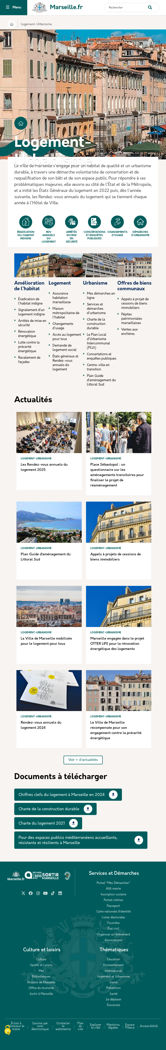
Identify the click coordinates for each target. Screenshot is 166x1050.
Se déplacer (113, 999)
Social (113, 982)
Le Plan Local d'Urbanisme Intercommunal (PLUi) (98, 341)
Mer (41, 971)
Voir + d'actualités (83, 760)
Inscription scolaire (113, 894)
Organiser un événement (113, 934)
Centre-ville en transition (98, 367)
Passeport (113, 906)
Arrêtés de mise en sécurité (71, 237)
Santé (113, 994)
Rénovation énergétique (27, 334)
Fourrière (113, 923)
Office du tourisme (41, 988)
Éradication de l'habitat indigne (25, 235)
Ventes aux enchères (129, 332)
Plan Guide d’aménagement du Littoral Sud (101, 380)
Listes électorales (113, 917)
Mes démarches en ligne (101, 296)
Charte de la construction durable (96, 324)
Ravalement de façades (29, 360)
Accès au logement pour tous (67, 337)
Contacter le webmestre (63, 1026)
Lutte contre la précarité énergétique (29, 347)
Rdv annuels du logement (49, 237)
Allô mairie (113, 888)
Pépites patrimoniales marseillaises (131, 319)
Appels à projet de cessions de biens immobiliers (135, 304)
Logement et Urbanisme (113, 976)
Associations (113, 940)
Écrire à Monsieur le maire (16, 1026)
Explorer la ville (95, 1026)
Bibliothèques (41, 976)
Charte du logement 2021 (42, 824)
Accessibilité (149, 1026)
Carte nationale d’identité (113, 911)
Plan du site (80, 1026)
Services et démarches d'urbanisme (96, 309)
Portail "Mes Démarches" (113, 883)
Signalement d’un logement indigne (31, 312)
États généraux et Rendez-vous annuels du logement (65, 363)
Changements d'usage (117, 234)
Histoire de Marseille (41, 982)
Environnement (113, 965)
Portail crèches (113, 900)
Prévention (113, 988)
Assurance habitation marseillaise (62, 298)
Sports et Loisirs (41, 965)
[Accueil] (11, 25)
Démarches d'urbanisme (140, 234)
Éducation (113, 959)
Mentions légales (113, 1026)
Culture (41, 959)
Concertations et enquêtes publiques (94, 235)
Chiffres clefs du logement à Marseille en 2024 (62, 795)
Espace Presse (129, 1026)
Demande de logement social (65, 348)
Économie (113, 1005)
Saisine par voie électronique (40, 1026)
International (113, 971)
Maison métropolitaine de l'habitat (66, 313)
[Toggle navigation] (7, 8)
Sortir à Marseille (41, 994)
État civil (113, 928)
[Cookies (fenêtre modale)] (7, 1030)
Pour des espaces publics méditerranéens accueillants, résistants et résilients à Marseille (68, 840)
